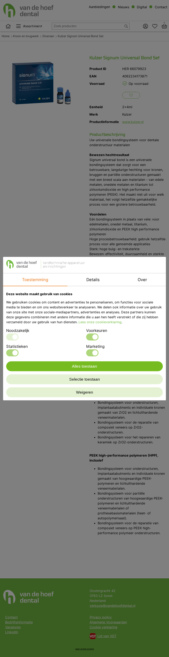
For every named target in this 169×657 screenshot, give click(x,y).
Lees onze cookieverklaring (100, 322)
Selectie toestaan (84, 379)
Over (142, 279)
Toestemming (35, 279)
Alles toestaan (84, 366)
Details (93, 279)
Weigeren (84, 392)
